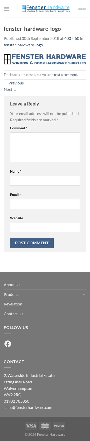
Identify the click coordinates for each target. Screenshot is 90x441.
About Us (12, 284)
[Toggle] (84, 294)
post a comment (65, 75)
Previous (14, 82)
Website (16, 218)
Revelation (13, 303)
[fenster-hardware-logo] (45, 58)
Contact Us (13, 313)
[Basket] (82, 9)
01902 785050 (16, 401)
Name (16, 171)
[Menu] (7, 9)
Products (12, 294)
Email (15, 194)
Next (10, 89)
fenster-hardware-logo (23, 44)
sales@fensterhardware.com (28, 407)
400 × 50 (71, 38)
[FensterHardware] (45, 9)
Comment (19, 128)
